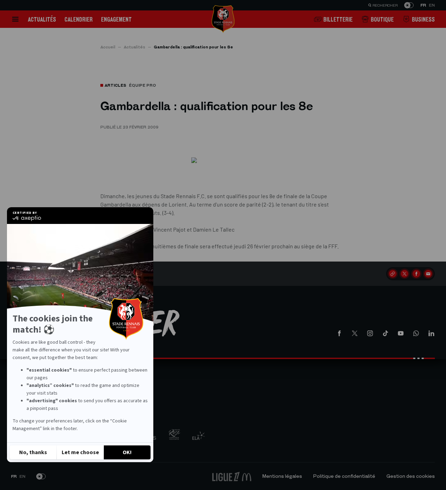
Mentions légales (282, 476)
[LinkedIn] (431, 333)
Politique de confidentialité (344, 476)
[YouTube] (400, 333)
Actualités (42, 19)
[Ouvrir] (15, 19)
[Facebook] (416, 274)
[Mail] (428, 274)
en (432, 5)
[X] (404, 274)
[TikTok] (385, 333)
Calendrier (78, 19)
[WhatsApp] (416, 333)
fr (423, 5)
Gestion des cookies (410, 476)
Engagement (116, 19)
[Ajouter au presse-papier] (392, 274)
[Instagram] (370, 333)
